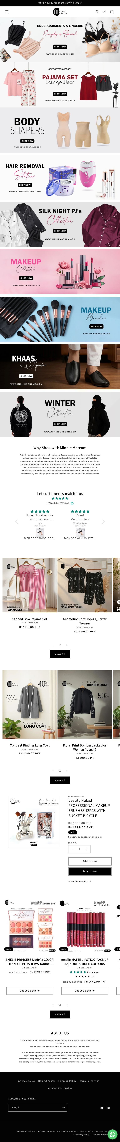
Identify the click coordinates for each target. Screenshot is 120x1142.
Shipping (73, 837)
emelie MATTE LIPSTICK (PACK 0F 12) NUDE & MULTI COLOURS (84, 961)
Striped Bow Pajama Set (29, 619)
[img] (60, 498)
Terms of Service (89, 1081)
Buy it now (90, 871)
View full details (78, 881)
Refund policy (86, 1131)
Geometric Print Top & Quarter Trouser (85, 621)
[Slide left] (53, 644)
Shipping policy (82, 1135)
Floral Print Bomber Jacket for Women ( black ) (84, 747)
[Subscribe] (63, 1107)
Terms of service (104, 1131)
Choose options (30, 990)
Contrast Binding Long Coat (30, 745)
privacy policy (26, 1081)
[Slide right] (67, 644)
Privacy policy (69, 1131)
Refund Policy (46, 1081)
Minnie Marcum (32, 1131)
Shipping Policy (67, 1081)
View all (60, 653)
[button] (6, 11)
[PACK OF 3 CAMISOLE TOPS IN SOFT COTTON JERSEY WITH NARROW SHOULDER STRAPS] (40, 532)
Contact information (102, 1135)
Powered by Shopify (50, 1131)
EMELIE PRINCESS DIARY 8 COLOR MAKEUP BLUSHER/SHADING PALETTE (30, 961)
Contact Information (60, 1088)
